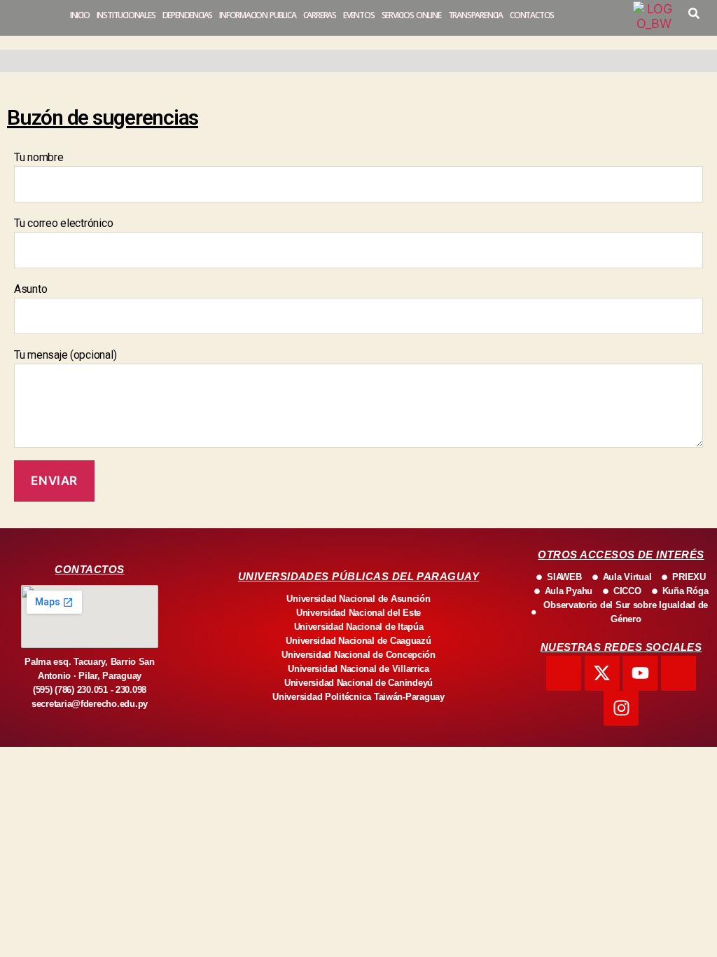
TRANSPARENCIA (475, 15)
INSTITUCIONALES (126, 15)
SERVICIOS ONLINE (411, 15)
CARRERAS (319, 15)
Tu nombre (39, 157)
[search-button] (693, 13)
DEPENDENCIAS (187, 15)
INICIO (80, 15)
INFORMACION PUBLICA (257, 15)
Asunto (30, 289)
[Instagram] (621, 708)
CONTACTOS (532, 15)
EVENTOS (359, 15)
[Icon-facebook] (563, 673)
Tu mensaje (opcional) (65, 355)
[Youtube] (639, 673)
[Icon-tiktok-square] (678, 673)
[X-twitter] (602, 673)
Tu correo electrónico (63, 223)
